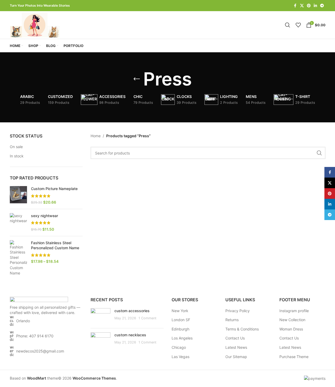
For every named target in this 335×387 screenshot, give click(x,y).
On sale (16, 146)
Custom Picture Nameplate (54, 188)
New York (180, 310)
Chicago (179, 347)
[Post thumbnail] (100, 316)
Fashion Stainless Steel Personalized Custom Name (55, 245)
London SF (181, 319)
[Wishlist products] (298, 25)
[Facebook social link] (295, 5)
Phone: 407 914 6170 (34, 336)
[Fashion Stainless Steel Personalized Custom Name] (18, 258)
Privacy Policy (237, 310)
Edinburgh (180, 329)
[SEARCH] (319, 153)
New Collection (292, 319)
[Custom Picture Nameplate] (18, 195)
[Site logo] (36, 24)
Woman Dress (291, 329)
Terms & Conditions (242, 329)
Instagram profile (294, 310)
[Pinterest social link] (308, 5)
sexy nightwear (44, 215)
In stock (17, 156)
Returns (232, 319)
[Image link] (39, 300)
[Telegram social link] (322, 5)
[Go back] (136, 79)
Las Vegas (180, 356)
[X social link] (301, 5)
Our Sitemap (236, 356)
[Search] (287, 25)
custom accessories (132, 310)
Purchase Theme (294, 356)
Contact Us (235, 338)
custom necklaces (130, 335)
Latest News (236, 347)
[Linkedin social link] (315, 5)
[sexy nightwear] (18, 222)
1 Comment (148, 318)
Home (96, 136)
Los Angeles (182, 338)
